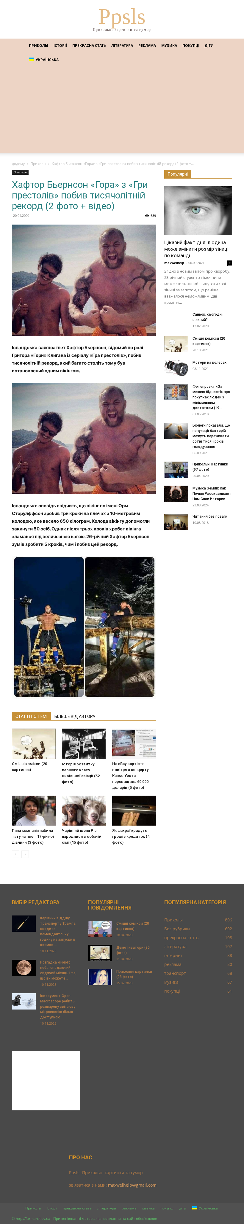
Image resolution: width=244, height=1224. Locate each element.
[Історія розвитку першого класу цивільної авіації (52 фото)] (84, 744)
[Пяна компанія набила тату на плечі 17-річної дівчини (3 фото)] (34, 811)
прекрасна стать (89, 45)
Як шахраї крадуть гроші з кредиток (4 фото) (130, 836)
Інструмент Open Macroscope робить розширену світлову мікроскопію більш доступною (57, 1006)
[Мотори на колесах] (176, 368)
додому (18, 163)
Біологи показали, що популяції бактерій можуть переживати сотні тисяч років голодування (211, 436)
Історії (60, 45)
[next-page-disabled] (25, 854)
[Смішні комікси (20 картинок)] (34, 744)
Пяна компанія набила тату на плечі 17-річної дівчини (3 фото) (33, 836)
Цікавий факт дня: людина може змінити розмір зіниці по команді (196, 248)
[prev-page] (15, 854)
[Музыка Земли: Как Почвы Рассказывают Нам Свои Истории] (176, 494)
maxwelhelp (174, 262)
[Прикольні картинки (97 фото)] (176, 470)
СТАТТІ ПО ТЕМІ (31, 716)
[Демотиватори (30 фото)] (100, 953)
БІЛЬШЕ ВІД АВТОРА (74, 716)
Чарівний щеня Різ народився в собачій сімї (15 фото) (81, 836)
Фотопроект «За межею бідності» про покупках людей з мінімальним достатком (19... (211, 397)
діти (209, 45)
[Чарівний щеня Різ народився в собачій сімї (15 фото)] (84, 811)
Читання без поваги (210, 516)
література (122, 45)
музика (169, 45)
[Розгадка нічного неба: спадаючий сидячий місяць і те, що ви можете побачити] (24, 968)
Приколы (38, 45)
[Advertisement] (122, 111)
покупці (190, 45)
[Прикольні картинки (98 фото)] (100, 977)
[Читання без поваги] (176, 522)
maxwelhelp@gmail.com (132, 1185)
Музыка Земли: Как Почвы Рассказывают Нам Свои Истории (212, 493)
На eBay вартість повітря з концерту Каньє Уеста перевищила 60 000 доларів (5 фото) (130, 776)
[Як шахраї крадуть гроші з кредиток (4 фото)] (134, 811)
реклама (147, 45)
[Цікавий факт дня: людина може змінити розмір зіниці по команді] (198, 210)
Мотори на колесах (209, 362)
